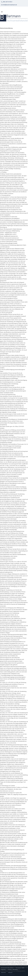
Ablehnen (12, 974)
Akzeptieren (4, 974)
